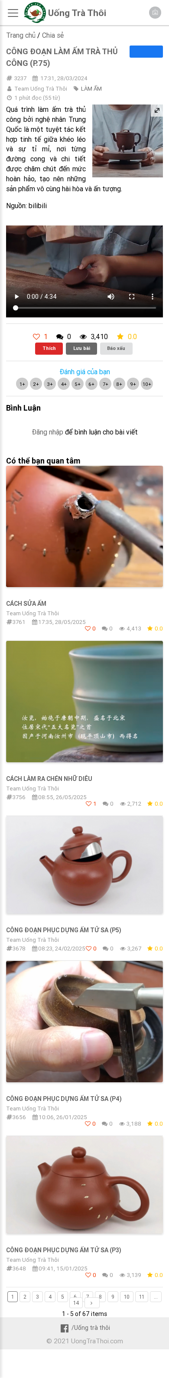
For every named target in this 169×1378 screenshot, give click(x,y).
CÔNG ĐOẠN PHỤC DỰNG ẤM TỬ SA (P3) (63, 1250)
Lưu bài (81, 348)
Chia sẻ (53, 35)
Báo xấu (116, 348)
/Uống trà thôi (91, 1328)
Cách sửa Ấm (26, 603)
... (156, 1296)
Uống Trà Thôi (77, 13)
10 (127, 1296)
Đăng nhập (47, 432)
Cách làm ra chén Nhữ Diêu (49, 779)
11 (141, 1296)
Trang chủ (21, 35)
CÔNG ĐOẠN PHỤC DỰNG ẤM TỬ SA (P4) (64, 1099)
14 (76, 1303)
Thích (49, 348)
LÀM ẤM (91, 88)
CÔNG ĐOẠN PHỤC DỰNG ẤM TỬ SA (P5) (63, 930)
